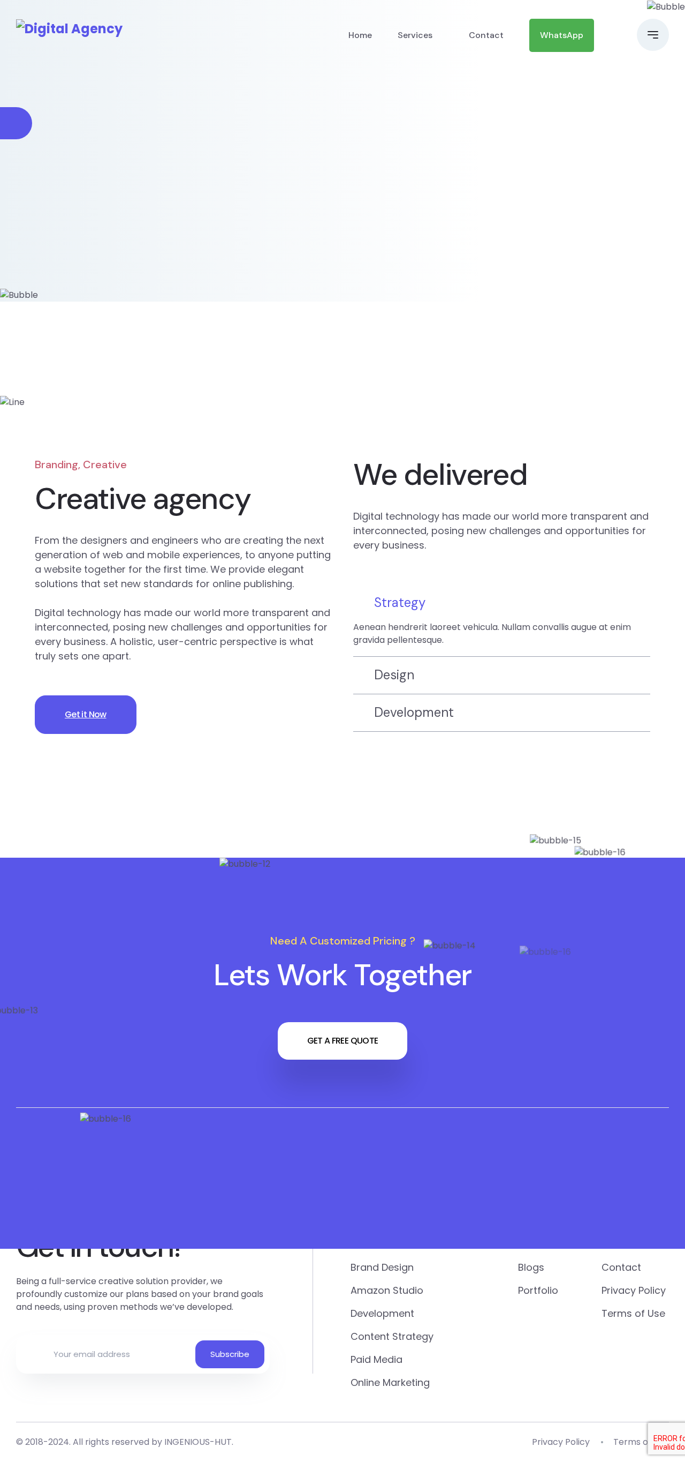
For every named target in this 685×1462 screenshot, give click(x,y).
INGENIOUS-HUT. (198, 1442)
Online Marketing (390, 1382)
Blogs (531, 1267)
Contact (486, 35)
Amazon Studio (387, 1290)
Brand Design (382, 1267)
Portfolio (538, 1290)
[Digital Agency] (69, 29)
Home (360, 35)
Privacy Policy (634, 1290)
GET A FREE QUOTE (342, 1040)
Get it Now (85, 714)
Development (382, 1313)
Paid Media (376, 1359)
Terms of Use (633, 1313)
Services (415, 35)
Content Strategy (392, 1336)
